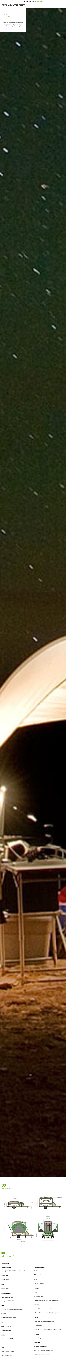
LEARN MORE (39, 1)
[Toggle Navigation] (63, 5)
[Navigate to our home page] (13, 7)
